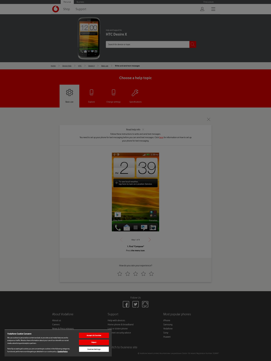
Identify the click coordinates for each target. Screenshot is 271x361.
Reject (93, 342)
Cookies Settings (93, 349)
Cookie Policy (62, 351)
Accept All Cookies (94, 335)
